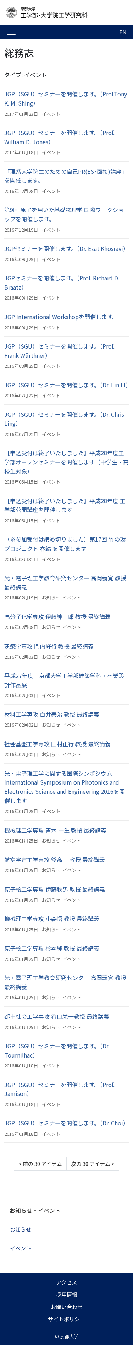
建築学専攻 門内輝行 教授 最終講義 (49, 646)
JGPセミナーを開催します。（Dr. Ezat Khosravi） (66, 248)
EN (123, 32)
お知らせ (51, 597)
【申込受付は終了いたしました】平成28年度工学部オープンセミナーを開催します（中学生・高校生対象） (66, 461)
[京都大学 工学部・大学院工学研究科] (61, 12)
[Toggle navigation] (11, 32)
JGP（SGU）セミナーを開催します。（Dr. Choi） (66, 1123)
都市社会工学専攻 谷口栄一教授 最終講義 (56, 1016)
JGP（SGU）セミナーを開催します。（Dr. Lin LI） (67, 385)
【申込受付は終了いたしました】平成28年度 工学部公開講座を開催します (65, 505)
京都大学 (69, 1336)
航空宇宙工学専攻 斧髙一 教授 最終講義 (54, 859)
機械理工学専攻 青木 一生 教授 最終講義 (55, 830)
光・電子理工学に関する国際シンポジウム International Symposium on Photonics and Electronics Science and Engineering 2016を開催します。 (64, 787)
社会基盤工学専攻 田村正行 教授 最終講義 (57, 743)
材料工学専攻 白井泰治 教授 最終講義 (51, 714)
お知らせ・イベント (35, 1210)
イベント (51, 114)
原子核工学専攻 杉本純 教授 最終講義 (51, 948)
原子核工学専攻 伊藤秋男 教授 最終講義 (54, 889)
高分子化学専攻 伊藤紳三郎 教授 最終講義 (57, 616)
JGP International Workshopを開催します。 (61, 316)
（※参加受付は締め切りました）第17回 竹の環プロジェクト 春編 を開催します (65, 544)
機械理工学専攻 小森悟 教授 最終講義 (51, 918)
